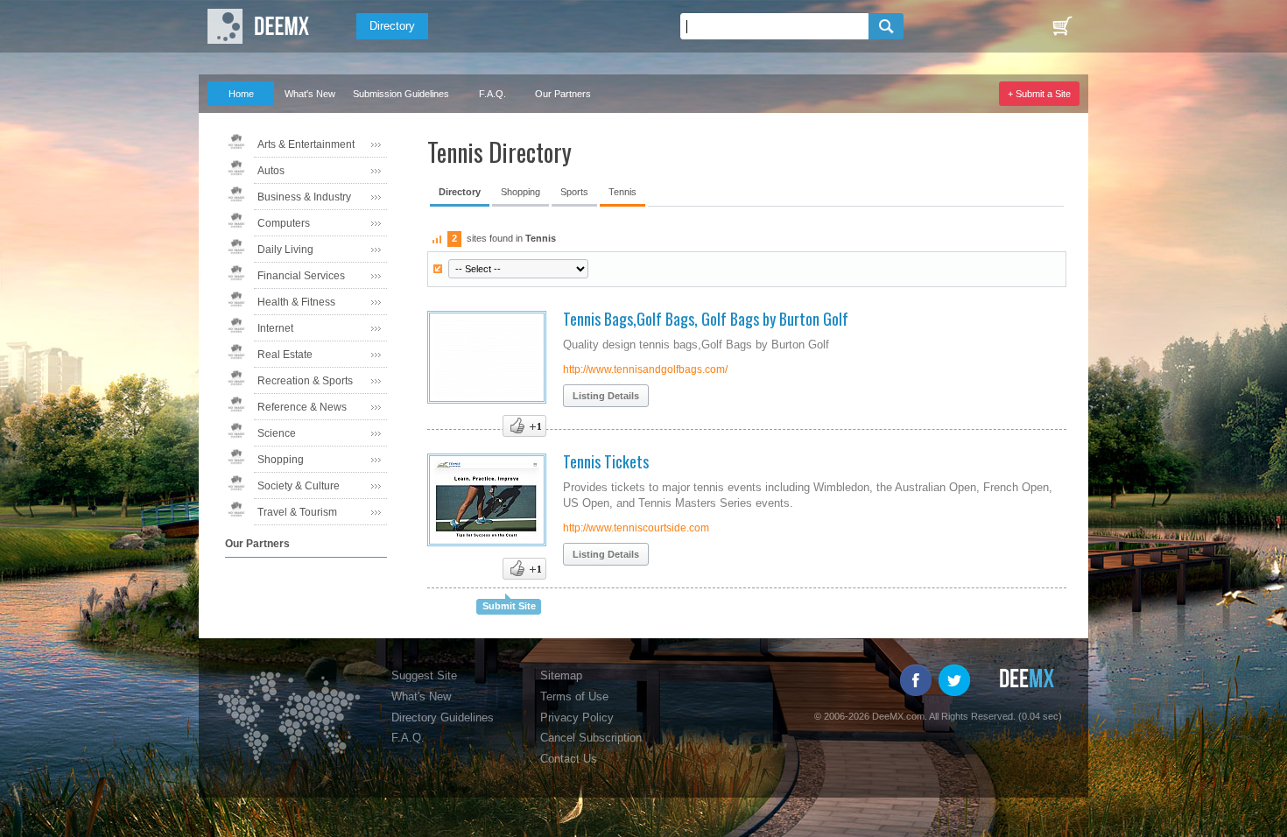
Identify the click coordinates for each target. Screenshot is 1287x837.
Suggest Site (424, 675)
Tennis (622, 191)
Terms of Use (574, 696)
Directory (392, 25)
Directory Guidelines (442, 717)
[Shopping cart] (1062, 26)
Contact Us (568, 758)
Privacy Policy (577, 717)
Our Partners (563, 93)
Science (276, 433)
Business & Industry (304, 197)
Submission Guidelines (401, 93)
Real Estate (285, 354)
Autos (271, 171)
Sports (574, 191)
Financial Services (301, 276)
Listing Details (606, 395)
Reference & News (302, 407)
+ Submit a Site (1039, 93)
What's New (310, 93)
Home (241, 93)
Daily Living (285, 249)
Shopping (280, 460)
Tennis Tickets (606, 461)
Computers (283, 223)
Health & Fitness (296, 302)
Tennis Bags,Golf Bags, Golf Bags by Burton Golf (705, 318)
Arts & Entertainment (306, 144)
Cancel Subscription (591, 737)
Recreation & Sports (305, 381)
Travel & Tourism (297, 512)
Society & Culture (298, 486)
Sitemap (561, 675)
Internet (275, 328)
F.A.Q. (492, 93)
